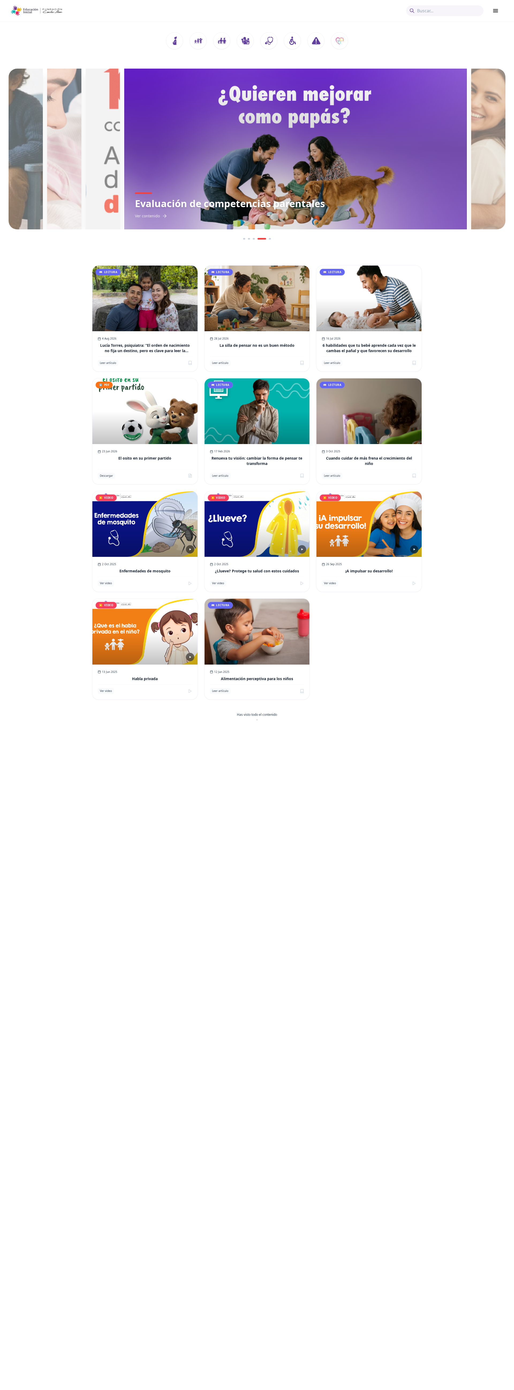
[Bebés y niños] (198, 40)
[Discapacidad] (292, 40)
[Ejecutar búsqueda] (412, 10)
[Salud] (268, 40)
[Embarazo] (174, 40)
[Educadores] (245, 40)
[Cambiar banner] (244, 239)
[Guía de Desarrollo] (339, 40)
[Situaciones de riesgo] (315, 40)
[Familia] (221, 40)
